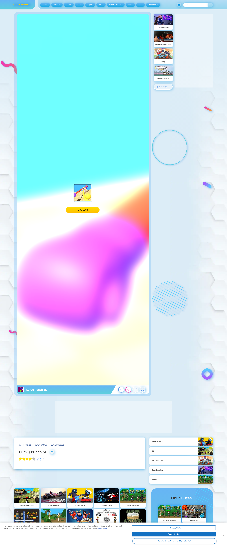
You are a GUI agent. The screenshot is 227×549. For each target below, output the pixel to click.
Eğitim (90, 5)
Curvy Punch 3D (57, 445)
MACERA (57, 5)
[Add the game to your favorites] (52, 452)
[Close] (223, 535)
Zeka (79, 5)
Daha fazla (153, 5)
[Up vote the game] (121, 390)
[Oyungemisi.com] (20, 444)
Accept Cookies (173, 534)
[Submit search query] (210, 5)
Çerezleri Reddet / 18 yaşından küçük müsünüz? (174, 541)
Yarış (130, 5)
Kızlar (101, 5)
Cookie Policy (102, 528)
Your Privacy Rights (174, 528)
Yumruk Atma (41, 445)
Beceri (68, 5)
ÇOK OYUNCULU (115, 5)
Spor (140, 5)
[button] (179, 5)
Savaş (45, 5)
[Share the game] (135, 390)
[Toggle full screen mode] (142, 390)
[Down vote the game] (128, 390)
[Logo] (22, 4)
